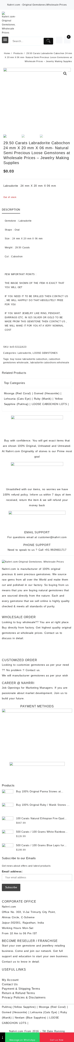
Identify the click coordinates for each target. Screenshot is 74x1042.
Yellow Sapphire (24, 1006)
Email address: (12, 871)
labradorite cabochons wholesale (49, 362)
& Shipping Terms (21, 988)
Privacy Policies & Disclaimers (24, 997)
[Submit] (48, 41)
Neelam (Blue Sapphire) (30, 1017)
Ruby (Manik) (42, 398)
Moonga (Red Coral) (17, 393)
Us (10, 984)
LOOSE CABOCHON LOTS (49, 404)
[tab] (12, 209)
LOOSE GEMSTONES (45, 353)
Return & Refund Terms (18, 993)
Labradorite (24, 353)
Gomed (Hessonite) (46, 393)
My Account (10, 979)
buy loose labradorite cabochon (28, 359)
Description (11, 209)
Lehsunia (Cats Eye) (17, 398)
